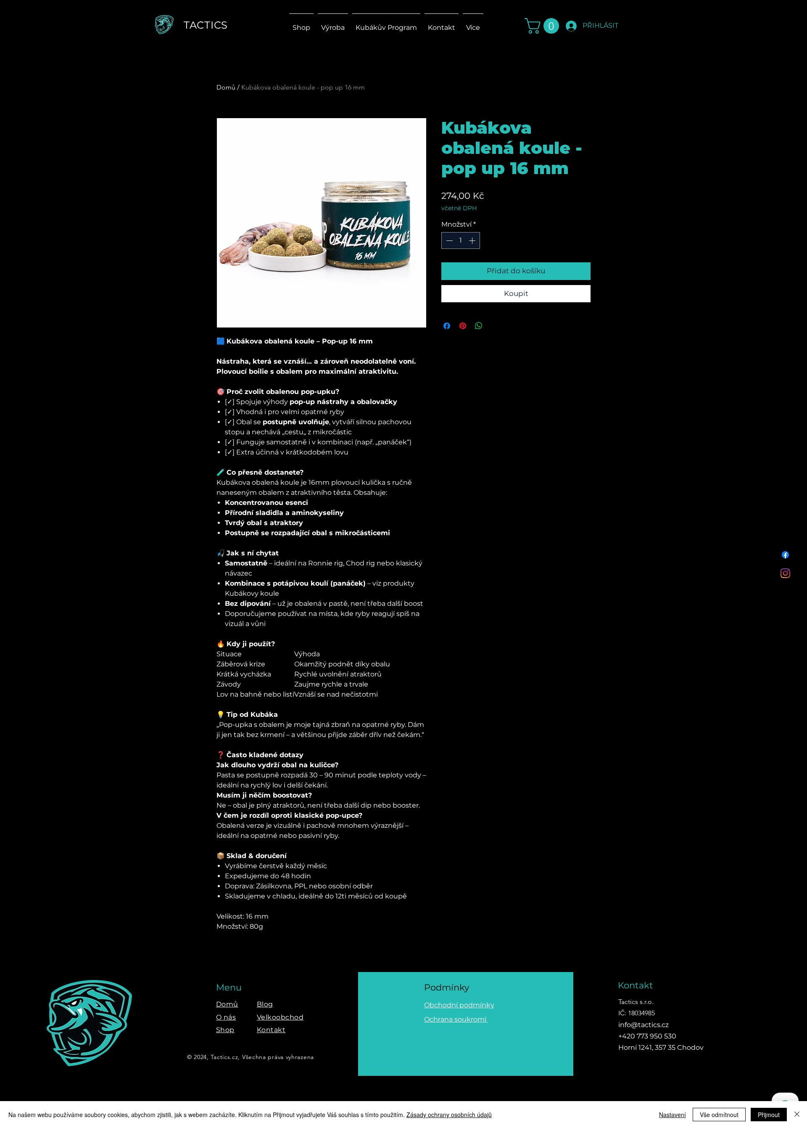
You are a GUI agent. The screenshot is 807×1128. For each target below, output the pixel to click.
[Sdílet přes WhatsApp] (479, 326)
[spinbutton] (460, 240)
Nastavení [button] (672, 1114)
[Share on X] (495, 326)
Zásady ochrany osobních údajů (449, 1114)
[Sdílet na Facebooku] (447, 326)
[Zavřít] (797, 1114)
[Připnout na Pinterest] (463, 326)
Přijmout (769, 1114)
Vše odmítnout (719, 1114)
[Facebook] (785, 555)
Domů (225, 87)
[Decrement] (448, 240)
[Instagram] (785, 573)
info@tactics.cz (643, 1025)
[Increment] (473, 240)
